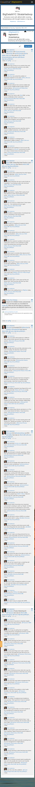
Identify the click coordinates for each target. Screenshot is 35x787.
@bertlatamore (21, 21)
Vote (7, 60)
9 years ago (14, 60)
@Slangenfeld (15, 329)
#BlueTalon (9, 51)
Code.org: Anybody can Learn (11, 311)
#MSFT (19, 493)
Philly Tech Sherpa (11, 300)
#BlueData (9, 53)
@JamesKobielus (7, 57)
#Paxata (8, 327)
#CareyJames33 (20, 51)
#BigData (25, 290)
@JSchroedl (18, 53)
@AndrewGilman (20, 433)
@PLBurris (21, 57)
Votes (3, 60)
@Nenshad (25, 327)
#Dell (25, 53)
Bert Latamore (10, 50)
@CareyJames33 (17, 88)
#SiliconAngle (26, 272)
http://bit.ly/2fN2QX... (8, 59)
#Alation (8, 329)
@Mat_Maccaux (6, 55)
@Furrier (15, 57)
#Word (23, 493)
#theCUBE (22, 55)
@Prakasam (10, 613)
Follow (18, 11)
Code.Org (5, 305)
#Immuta (8, 433)
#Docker (16, 149)
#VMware (15, 592)
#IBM (29, 622)
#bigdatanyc (13, 21)
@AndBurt (9, 435)
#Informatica (9, 611)
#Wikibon (15, 272)
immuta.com (18, 443)
